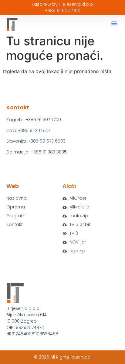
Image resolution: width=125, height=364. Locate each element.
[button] (114, 23)
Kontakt (14, 224)
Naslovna (16, 198)
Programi (16, 216)
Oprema (15, 207)
